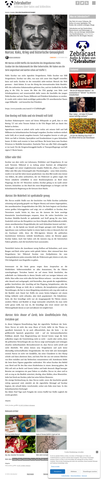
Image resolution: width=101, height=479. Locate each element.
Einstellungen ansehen (90, 471)
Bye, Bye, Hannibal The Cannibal (14, 455)
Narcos (33, 459)
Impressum (84, 475)
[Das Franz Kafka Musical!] (20, 432)
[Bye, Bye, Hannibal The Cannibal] (20, 452)
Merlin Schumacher (14, 57)
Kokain (20, 459)
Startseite (7, 12)
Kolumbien (26, 459)
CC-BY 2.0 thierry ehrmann (27, 405)
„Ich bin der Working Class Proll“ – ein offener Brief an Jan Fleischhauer (82, 137)
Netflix (38, 459)
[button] (97, 452)
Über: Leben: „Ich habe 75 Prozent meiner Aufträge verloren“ (81, 115)
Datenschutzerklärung (76, 475)
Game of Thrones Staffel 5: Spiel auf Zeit (48, 434)
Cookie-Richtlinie (65, 475)
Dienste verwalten (55, 466)
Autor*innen (88, 34)
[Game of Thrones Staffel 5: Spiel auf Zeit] (51, 432)
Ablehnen (74, 471)
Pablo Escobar (45, 459)
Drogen (15, 459)
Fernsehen (12, 12)
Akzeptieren (57, 471)
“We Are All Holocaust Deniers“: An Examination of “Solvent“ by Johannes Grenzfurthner (82, 92)
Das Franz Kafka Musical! (12, 434)
